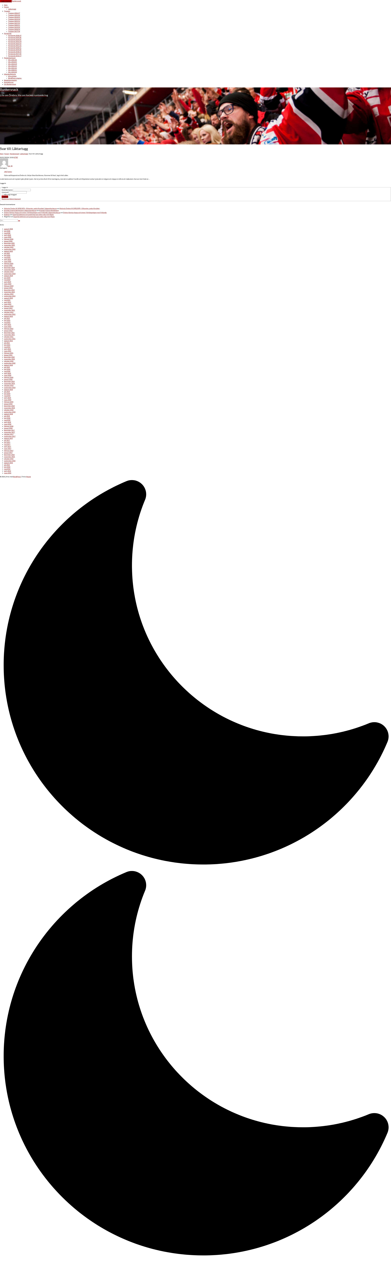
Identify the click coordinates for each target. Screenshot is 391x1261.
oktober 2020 (8, 361)
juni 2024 (7, 278)
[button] (195, 868)
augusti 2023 (8, 298)
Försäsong (7, 33)
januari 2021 (8, 355)
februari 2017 (8, 451)
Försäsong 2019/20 (14, 50)
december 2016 (9, 455)
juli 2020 (7, 367)
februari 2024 (8, 286)
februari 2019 (8, 402)
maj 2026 (7, 233)
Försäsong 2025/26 (14, 38)
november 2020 (9, 359)
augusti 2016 (8, 463)
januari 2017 (8, 453)
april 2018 (7, 422)
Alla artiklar (12, 76)
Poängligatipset (10, 58)
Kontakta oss (8, 82)
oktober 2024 (8, 272)
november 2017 (9, 432)
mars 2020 (7, 375)
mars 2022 (7, 327)
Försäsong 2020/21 (14, 48)
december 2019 (9, 381)
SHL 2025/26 (12, 60)
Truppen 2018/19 (14, 29)
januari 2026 (8, 241)
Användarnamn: (7, 190)
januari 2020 (8, 379)
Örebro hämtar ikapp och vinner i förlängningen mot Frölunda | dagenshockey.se (32, 213)
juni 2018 (7, 418)
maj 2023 (7, 300)
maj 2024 (7, 280)
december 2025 (9, 243)
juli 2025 (7, 253)
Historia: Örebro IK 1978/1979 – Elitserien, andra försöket (80, 208)
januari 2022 (8, 331)
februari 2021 (8, 353)
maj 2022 (7, 322)
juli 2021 (7, 343)
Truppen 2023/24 (14, 19)
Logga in (4, 197)
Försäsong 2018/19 (14, 52)
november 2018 (9, 408)
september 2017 (9, 436)
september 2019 (9, 388)
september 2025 (9, 249)
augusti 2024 (8, 276)
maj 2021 (7, 347)
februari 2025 (8, 263)
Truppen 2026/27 (14, 13)
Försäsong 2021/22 (14, 46)
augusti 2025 (8, 251)
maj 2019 (7, 396)
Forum (6, 7)
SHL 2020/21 (12, 70)
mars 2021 (7, 351)
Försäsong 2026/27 (14, 35)
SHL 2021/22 (12, 68)
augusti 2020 (8, 365)
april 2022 (7, 324)
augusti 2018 (8, 414)
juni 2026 (7, 231)
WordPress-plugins (14, 78)
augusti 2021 (8, 341)
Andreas (7, 215)
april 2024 (7, 282)
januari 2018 (8, 428)
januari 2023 (8, 308)
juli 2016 (7, 465)
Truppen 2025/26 (14, 15)
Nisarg (28, 477)
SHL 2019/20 (12, 72)
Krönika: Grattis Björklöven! (49, 210)
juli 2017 (7, 440)
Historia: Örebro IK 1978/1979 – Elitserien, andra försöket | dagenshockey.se (30, 208)
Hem (5, 5)
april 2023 (7, 302)
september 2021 (9, 339)
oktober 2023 (8, 294)
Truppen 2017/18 (14, 31)
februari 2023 (8, 306)
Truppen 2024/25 (14, 17)
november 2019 (9, 383)
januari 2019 (8, 404)
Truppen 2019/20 (14, 27)
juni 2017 (7, 442)
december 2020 (9, 357)
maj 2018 (7, 420)
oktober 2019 (8, 386)
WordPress (17, 477)
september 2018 (9, 412)
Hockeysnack (14, 154)
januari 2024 (8, 288)
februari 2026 (8, 239)
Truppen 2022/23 (14, 21)
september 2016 (9, 461)
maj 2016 (7, 469)
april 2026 (7, 235)
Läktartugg (12, 9)
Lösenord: (5, 192)
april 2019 (7, 398)
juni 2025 (7, 255)
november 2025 (9, 245)
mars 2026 (7, 237)
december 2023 (9, 290)
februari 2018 (8, 426)
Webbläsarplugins (10, 80)
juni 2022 (7, 320)
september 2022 (9, 314)
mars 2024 (7, 284)
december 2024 (9, 268)
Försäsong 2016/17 (14, 56)
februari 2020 (8, 377)
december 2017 (9, 430)
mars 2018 (7, 424)
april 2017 (7, 447)
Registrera (5, 199)
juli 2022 (7, 318)
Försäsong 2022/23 (14, 44)
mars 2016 (7, 473)
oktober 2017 (8, 434)
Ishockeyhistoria (10, 74)
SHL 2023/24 (12, 64)
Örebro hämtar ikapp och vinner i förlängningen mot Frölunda (85, 213)
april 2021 (7, 349)
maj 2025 (7, 257)
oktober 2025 (8, 247)
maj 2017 (7, 444)
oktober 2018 (8, 410)
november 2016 (9, 457)
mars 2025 (7, 261)
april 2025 (7, 259)
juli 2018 (7, 416)
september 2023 (9, 296)
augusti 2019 (8, 390)
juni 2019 (7, 394)
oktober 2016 (8, 459)
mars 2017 (7, 449)
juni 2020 (7, 369)
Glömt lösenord (14, 199)
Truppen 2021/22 (14, 23)
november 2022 (9, 310)
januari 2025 (8, 266)
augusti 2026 (8, 229)
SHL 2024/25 (12, 62)
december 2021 (9, 333)
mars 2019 (7, 400)
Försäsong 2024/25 (14, 40)
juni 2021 (7, 345)
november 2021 (9, 335)
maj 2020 (7, 371)
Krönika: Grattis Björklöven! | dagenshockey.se (20, 210)
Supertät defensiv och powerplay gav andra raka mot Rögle (33, 215)
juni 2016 (7, 467)
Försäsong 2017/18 (14, 54)
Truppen (7, 11)
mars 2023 (7, 304)
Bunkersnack (16, 1)
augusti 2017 (8, 438)
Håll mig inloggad (10, 195)
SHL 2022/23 (12, 66)
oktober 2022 (8, 312)
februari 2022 (8, 329)
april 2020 (7, 373)
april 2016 (7, 471)
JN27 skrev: (8, 172)
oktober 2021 (8, 337)
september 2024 (9, 274)
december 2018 (9, 406)
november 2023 (9, 292)
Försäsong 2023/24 (14, 42)
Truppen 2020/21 (14, 25)
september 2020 (9, 363)
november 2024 (9, 270)
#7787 (16, 157)
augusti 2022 (8, 316)
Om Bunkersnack (10, 84)
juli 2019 (7, 392)
